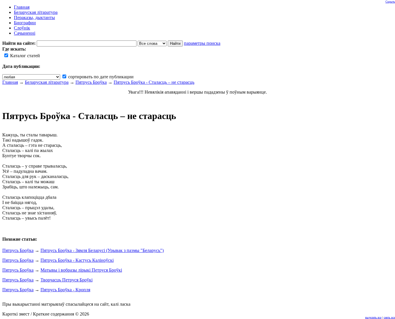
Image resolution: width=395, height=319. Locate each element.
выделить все (373, 317)
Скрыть (390, 1)
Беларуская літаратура (47, 82)
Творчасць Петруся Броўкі (66, 279)
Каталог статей (24, 55)
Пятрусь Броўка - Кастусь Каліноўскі (77, 260)
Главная (10, 82)
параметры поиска (202, 43)
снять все (389, 317)
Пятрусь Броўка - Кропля (65, 289)
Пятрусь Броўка (91, 82)
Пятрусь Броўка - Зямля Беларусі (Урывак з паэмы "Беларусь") (102, 250)
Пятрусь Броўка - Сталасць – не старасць (154, 82)
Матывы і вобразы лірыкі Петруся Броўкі (81, 270)
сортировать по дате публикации (100, 76)
